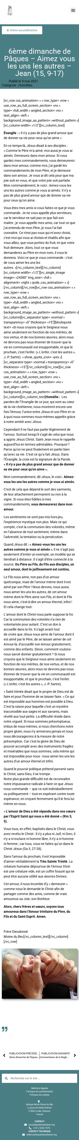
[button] (73, 10)
